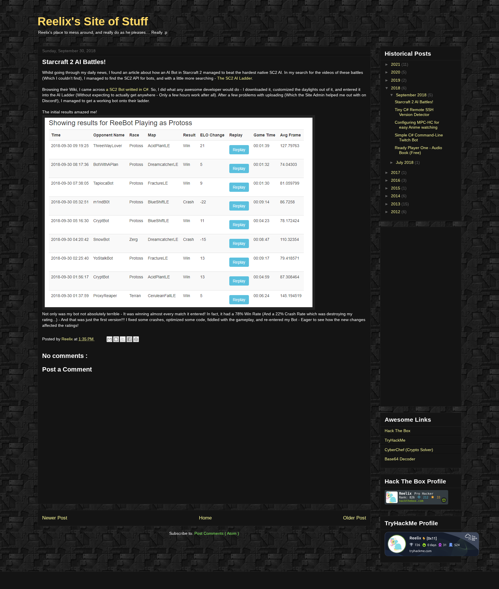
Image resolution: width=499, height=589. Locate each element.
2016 (396, 180)
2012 (396, 211)
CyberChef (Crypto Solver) (409, 449)
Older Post (354, 518)
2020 (396, 72)
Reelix (68, 339)
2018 (396, 88)
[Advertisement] (421, 315)
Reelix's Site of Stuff (93, 21)
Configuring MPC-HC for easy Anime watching (417, 125)
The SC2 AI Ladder (234, 78)
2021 (396, 64)
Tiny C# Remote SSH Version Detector (414, 112)
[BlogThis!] (116, 339)
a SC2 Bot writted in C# (127, 89)
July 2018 (405, 162)
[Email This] (109, 339)
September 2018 (412, 95)
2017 (396, 172)
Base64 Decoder (400, 459)
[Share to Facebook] (129, 339)
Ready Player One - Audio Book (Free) (418, 150)
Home (205, 518)
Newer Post (54, 518)
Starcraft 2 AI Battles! (414, 102)
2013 (396, 204)
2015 (396, 188)
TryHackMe (395, 440)
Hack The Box (397, 430)
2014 (396, 196)
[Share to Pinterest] (136, 339)
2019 (396, 80)
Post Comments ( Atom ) (216, 533)
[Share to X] (123, 339)
